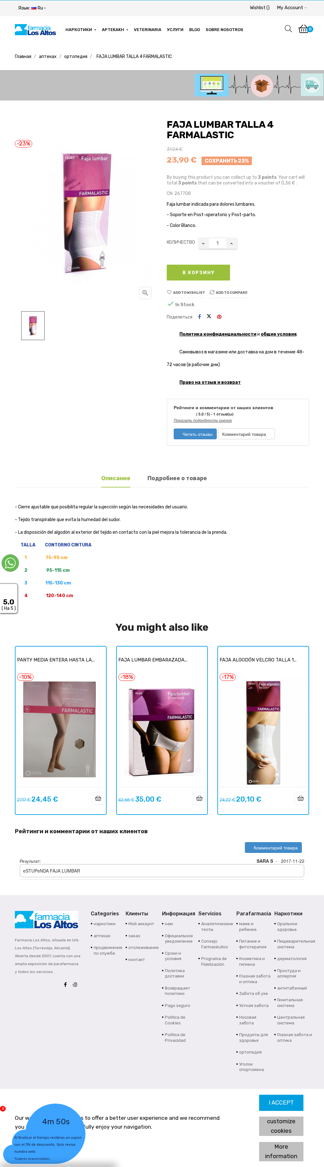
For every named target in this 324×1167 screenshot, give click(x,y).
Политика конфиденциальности (217, 334)
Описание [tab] (115, 478)
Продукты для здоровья (253, 1037)
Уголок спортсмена (251, 1067)
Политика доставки (175, 973)
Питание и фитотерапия (252, 944)
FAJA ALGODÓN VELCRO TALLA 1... (258, 660)
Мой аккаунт (141, 923)
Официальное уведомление (179, 938)
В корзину (199, 272)
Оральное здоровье (287, 926)
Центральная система (291, 1020)
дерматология (292, 958)
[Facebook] (67, 985)
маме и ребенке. (248, 926)
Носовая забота (247, 1020)
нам (169, 923)
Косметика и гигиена (252, 961)
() (260, 7)
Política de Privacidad (175, 1037)
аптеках (102, 935)
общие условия (278, 334)
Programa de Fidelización (214, 961)
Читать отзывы (197, 434)
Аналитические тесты (217, 926)
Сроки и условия (173, 956)
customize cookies (281, 1126)
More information (281, 1151)
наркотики (104, 923)
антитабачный (292, 988)
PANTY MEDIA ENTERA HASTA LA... (56, 660)
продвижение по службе (108, 950)
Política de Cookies (175, 1020)
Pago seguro (177, 1005)
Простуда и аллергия (289, 973)
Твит (209, 317)
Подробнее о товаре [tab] (177, 478)
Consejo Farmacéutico (214, 944)
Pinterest (219, 317)
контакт (136, 959)
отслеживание (143, 947)
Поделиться (199, 317)
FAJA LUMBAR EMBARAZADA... (152, 660)
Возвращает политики (177, 991)
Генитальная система (290, 1002)
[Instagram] (76, 985)
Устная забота (254, 1005)
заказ (134, 935)
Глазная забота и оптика (255, 979)
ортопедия (250, 1052)
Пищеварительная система (296, 944)
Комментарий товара (244, 434)
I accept (281, 1102)
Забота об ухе (253, 993)
